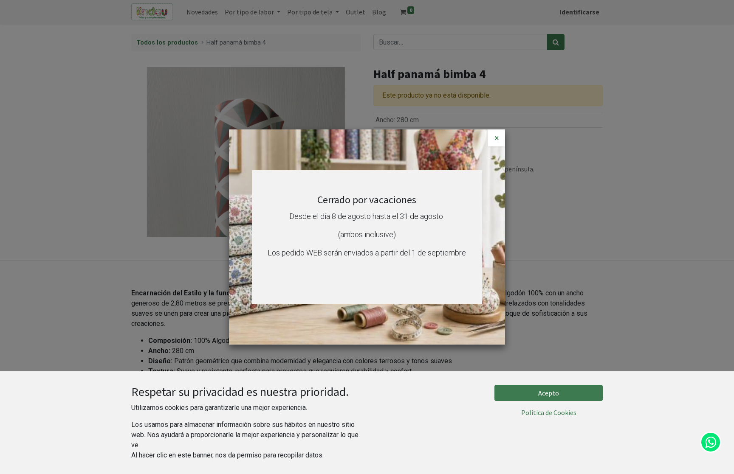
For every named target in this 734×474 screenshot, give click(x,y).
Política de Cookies (548, 412)
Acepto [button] (548, 393)
